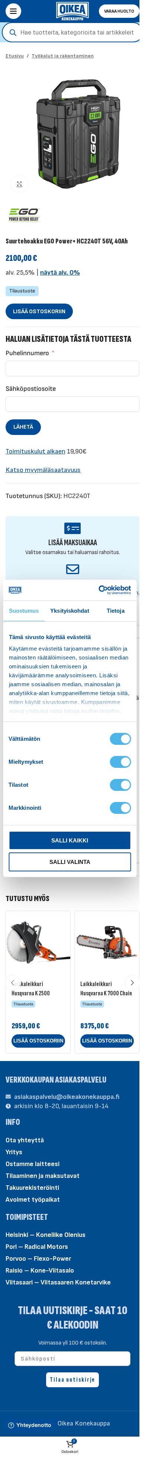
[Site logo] (72, 10)
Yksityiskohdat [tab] (69, 611)
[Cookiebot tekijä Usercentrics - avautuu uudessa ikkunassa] (99, 590)
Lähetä (23, 426)
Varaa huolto (119, 11)
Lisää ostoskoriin (39, 311)
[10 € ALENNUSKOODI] (72, 569)
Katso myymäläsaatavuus (43, 470)
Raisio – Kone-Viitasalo (40, 1270)
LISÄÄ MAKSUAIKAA (72, 543)
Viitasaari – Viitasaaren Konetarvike (58, 1282)
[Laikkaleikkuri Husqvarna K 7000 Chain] (107, 943)
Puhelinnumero (27, 353)
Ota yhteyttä (25, 1140)
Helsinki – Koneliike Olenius (46, 1235)
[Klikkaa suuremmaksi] (19, 184)
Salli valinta (69, 862)
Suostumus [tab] (24, 611)
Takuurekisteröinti (32, 1188)
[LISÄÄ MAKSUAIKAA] (72, 528)
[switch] (120, 761)
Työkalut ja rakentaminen (63, 56)
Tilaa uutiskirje (72, 1380)
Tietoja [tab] (116, 611)
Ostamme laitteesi (32, 1164)
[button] (38, 1041)
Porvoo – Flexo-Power (38, 1259)
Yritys (14, 1152)
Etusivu (15, 56)
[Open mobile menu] (13, 11)
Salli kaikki (69, 840)
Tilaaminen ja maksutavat (43, 1176)
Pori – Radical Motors (37, 1247)
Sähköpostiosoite (31, 389)
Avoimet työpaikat (33, 1200)
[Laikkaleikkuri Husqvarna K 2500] (38, 943)
